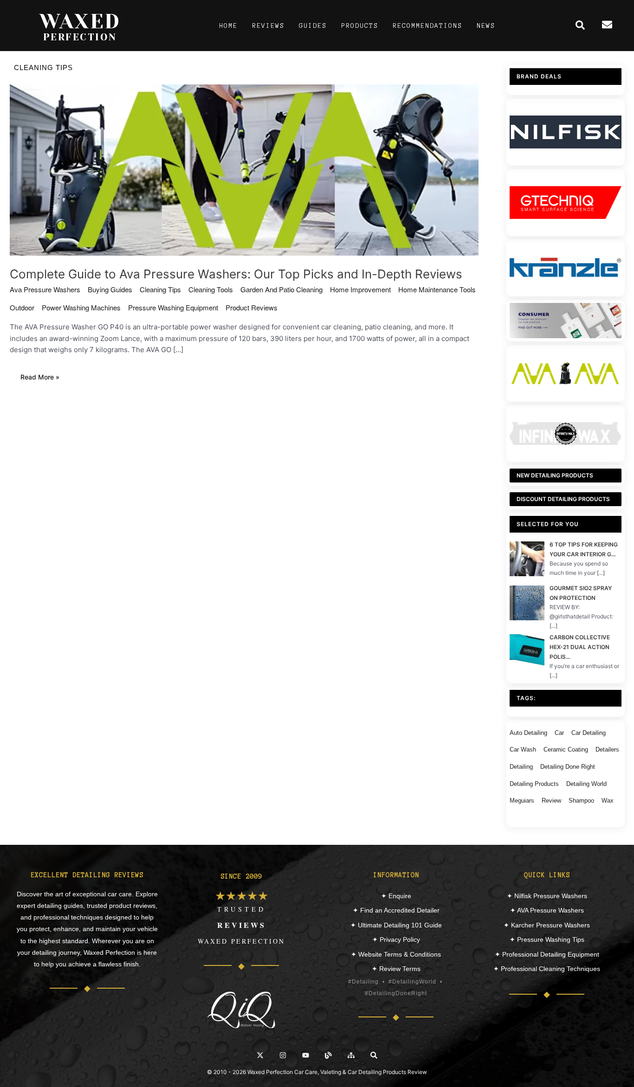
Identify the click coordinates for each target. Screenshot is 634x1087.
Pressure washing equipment (173, 307)
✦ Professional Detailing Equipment (547, 954)
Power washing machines (81, 307)
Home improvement (360, 289)
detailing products (534, 783)
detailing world (586, 783)
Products (359, 25)
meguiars (522, 800)
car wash (523, 749)
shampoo (581, 800)
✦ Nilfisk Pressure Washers (547, 896)
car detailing (588, 732)
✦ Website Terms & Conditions (396, 954)
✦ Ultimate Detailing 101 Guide (396, 925)
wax (608, 800)
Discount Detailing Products (563, 498)
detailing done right (567, 766)
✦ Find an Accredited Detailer (396, 910)
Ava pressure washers (45, 289)
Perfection (80, 37)
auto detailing (528, 732)
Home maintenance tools (437, 289)
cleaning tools (210, 289)
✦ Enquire (396, 896)
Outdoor (22, 307)
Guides (313, 25)
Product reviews (252, 307)
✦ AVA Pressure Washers (547, 910)
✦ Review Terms (396, 968)
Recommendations (427, 25)
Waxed (80, 21)
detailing (521, 766)
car (559, 732)
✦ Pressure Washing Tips (547, 939)
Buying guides (110, 289)
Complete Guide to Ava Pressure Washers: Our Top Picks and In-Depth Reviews (236, 274)
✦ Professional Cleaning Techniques (546, 968)
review (551, 800)
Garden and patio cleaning (281, 289)
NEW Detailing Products (555, 475)
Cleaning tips (160, 289)
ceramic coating (565, 749)
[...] (601, 572)
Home (228, 25)
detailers (607, 749)
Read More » (44, 378)
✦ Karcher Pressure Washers (547, 925)
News (486, 25)
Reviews (268, 25)
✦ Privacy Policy (396, 939)
